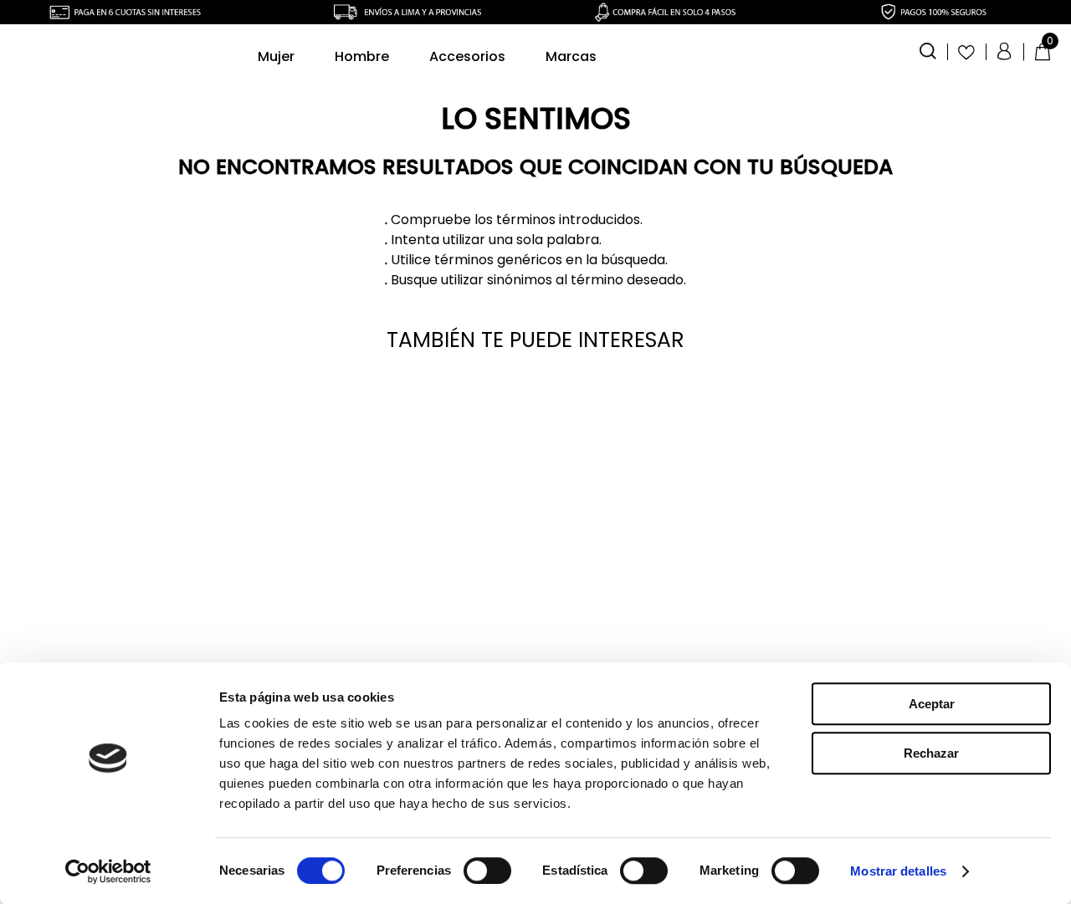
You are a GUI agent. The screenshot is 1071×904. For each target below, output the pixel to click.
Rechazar (931, 753)
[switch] (487, 870)
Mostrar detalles (898, 871)
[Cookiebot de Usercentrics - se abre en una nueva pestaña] (108, 871)
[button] (928, 49)
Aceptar (932, 704)
